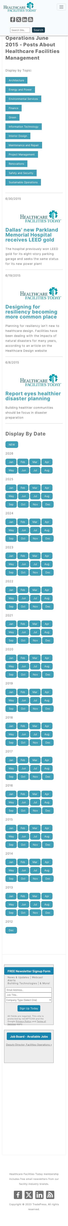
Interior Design (18, 136)
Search (38, 30)
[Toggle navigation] (61, 7)
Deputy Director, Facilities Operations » (29, 1044)
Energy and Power (20, 89)
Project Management (22, 154)
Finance (13, 108)
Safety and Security (21, 173)
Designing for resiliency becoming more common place (31, 312)
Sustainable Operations (23, 182)
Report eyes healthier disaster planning (33, 395)
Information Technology (23, 126)
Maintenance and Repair (24, 145)
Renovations (16, 163)
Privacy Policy (24, 1021)
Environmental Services (23, 98)
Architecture (16, 80)
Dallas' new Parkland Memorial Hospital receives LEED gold (31, 235)
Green (12, 117)
